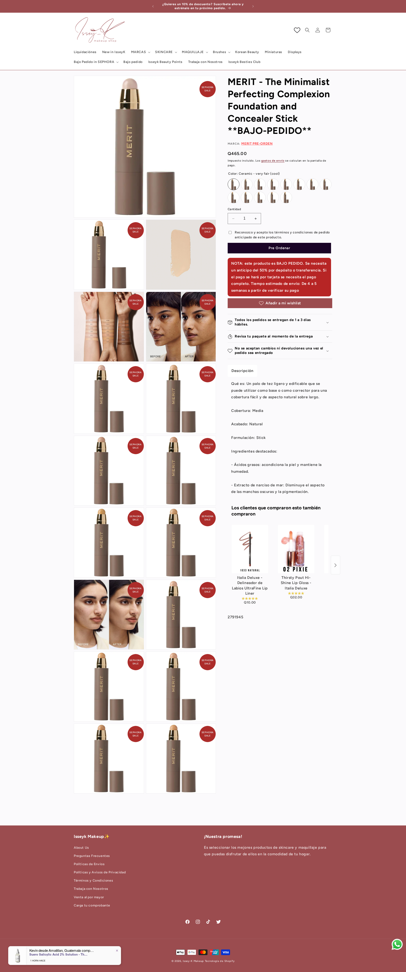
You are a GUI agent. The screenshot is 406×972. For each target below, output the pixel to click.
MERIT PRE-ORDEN (257, 144)
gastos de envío (273, 160)
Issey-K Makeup (193, 961)
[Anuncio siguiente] (253, 6)
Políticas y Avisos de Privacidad (100, 872)
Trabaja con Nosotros (91, 889)
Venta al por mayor (89, 897)
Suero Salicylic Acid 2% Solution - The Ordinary (58, 954)
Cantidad (234, 209)
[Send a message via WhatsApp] (397, 944)
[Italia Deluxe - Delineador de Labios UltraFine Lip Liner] (250, 549)
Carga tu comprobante (92, 905)
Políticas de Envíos (89, 864)
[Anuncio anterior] (153, 6)
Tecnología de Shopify (220, 961)
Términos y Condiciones (93, 881)
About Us (81, 848)
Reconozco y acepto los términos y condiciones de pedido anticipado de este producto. (282, 235)
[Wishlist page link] (297, 30)
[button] (140, 52)
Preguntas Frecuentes (92, 856)
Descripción (242, 370)
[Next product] (335, 565)
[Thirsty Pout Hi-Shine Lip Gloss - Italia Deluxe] (296, 549)
